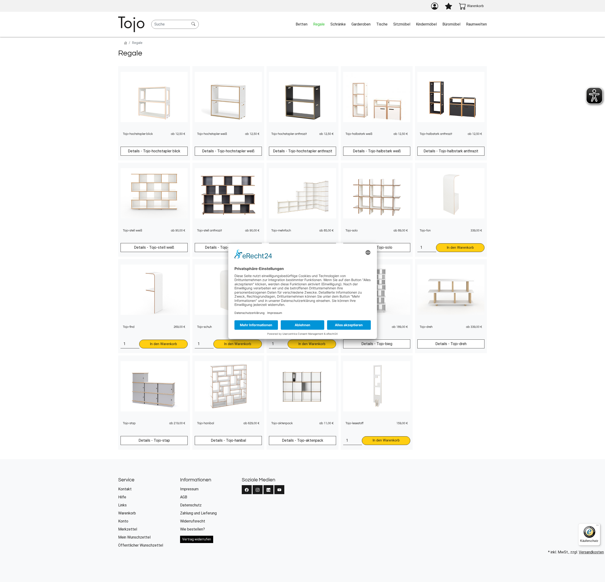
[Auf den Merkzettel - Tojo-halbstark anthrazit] (495, 72)
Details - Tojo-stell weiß (154, 247)
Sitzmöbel (401, 24)
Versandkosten (591, 552)
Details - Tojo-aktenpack (302, 440)
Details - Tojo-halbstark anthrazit (451, 151)
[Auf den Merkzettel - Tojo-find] (198, 265)
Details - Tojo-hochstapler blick (154, 151)
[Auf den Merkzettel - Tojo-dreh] (495, 265)
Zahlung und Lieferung (198, 513)
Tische (382, 24)
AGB (183, 497)
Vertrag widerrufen (196, 539)
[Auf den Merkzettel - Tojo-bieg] (420, 265)
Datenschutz (191, 505)
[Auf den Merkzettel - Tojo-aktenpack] (346, 361)
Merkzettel (127, 529)
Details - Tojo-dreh (451, 344)
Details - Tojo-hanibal (228, 440)
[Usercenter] (434, 6)
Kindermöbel (426, 24)
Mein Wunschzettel (134, 537)
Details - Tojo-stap (154, 440)
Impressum (189, 489)
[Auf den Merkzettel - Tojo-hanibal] (272, 361)
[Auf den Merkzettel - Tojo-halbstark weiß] (420, 72)
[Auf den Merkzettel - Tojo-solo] (420, 168)
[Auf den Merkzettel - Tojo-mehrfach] (346, 168)
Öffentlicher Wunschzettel (140, 545)
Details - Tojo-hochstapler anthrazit (302, 151)
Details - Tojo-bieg (376, 344)
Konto (123, 521)
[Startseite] (125, 43)
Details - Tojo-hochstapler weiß (228, 151)
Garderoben (361, 24)
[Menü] (597, 526)
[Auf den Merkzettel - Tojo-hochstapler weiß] (272, 72)
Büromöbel (451, 24)
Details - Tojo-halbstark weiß (377, 151)
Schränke (338, 24)
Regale (319, 24)
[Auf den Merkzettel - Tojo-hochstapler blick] (198, 72)
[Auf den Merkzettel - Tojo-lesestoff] (420, 361)
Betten (301, 24)
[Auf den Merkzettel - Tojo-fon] (495, 168)
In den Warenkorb (460, 248)
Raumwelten (476, 24)
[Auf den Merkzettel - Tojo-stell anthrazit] (272, 168)
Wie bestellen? (192, 529)
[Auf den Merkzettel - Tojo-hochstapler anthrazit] (346, 72)
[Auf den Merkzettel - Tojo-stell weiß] (198, 168)
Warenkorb (127, 513)
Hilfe (122, 497)
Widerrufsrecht (192, 521)
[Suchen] (194, 24)
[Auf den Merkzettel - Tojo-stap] (198, 361)
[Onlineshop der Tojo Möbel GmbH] (131, 24)
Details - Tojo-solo (376, 247)
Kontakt (125, 489)
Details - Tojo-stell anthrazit (228, 247)
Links (122, 505)
